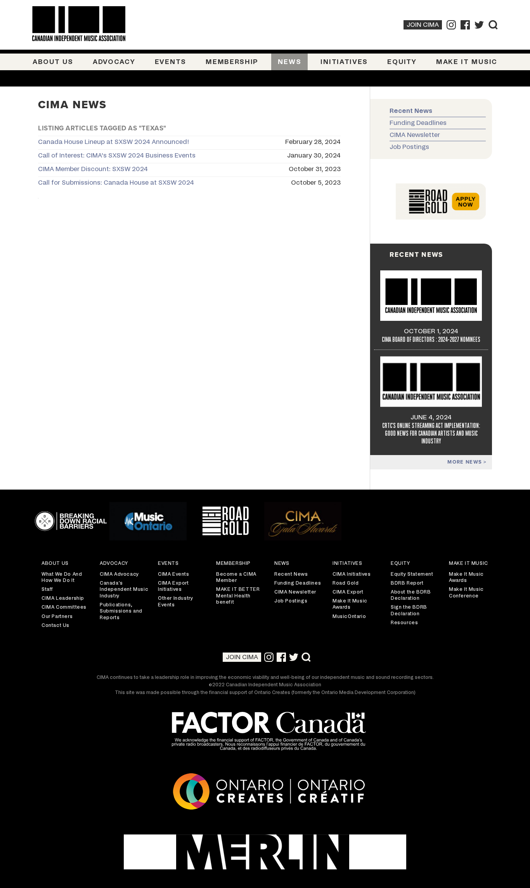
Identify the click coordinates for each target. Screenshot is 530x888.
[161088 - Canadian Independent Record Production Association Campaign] (265, 851)
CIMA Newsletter (415, 135)
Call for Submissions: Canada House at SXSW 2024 (116, 183)
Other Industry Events (175, 601)
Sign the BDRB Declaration (409, 610)
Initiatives (344, 62)
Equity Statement (412, 574)
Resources (404, 622)
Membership (232, 62)
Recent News (411, 111)
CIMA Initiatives (352, 574)
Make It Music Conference (466, 592)
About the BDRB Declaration (411, 595)
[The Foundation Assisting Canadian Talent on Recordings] (265, 732)
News (289, 62)
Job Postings (409, 147)
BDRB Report (407, 583)
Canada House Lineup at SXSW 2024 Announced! (113, 142)
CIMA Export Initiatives (173, 586)
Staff (47, 589)
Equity (401, 62)
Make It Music (466, 62)
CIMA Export (348, 592)
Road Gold (346, 583)
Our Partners (57, 616)
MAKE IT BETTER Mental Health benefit (238, 595)
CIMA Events (173, 574)
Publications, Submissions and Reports (121, 611)
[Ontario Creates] (265, 792)
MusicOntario (349, 616)
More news (465, 462)
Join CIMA (423, 25)
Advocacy (114, 62)
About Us (53, 62)
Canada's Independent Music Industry (124, 589)
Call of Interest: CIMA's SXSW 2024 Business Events (117, 155)
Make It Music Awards (350, 604)
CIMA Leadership (63, 598)
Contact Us (55, 625)
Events (170, 62)
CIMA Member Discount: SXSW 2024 (93, 169)
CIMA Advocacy (119, 574)
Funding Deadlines (418, 123)
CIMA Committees (64, 607)
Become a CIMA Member (236, 577)
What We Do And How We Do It (62, 577)
